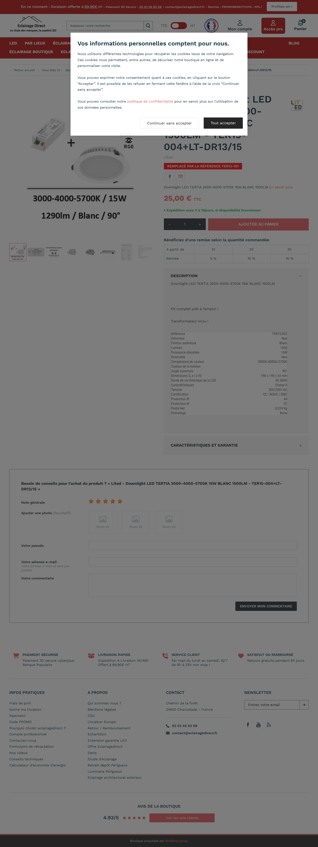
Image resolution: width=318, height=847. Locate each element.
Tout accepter (223, 123)
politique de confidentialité (150, 101)
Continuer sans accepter (169, 123)
